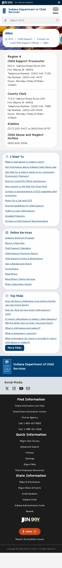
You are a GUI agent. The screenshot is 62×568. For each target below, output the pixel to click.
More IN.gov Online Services (20, 279)
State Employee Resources (29, 470)
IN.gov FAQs (30, 464)
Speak (29, 531)
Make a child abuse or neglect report (24, 161)
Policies (30, 452)
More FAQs (14, 347)
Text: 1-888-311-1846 (29, 429)
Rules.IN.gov (11, 273)
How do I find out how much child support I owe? (28, 312)
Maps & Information (29, 482)
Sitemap (29, 458)
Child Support (25, 39)
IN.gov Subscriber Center (18, 284)
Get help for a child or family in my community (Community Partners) (30, 174)
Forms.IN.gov (12, 268)
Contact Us (43, 39)
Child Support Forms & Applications (24, 258)
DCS (11, 39)
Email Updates (29, 493)
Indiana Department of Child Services (27, 11)
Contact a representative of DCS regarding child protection (31, 193)
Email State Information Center (29, 411)
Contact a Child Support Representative (26, 221)
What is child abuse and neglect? (22, 328)
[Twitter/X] (7, 388)
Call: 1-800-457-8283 (30, 423)
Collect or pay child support (20, 210)
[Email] (28, 388)
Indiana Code (30, 499)
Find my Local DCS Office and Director (25, 181)
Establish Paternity (15, 216)
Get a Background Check (18, 263)
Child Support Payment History (21, 253)
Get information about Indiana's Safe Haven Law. (31, 167)
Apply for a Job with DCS (18, 200)
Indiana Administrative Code (30, 505)
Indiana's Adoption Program (19, 237)
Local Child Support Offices (24, 42)
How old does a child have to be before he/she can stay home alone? (30, 303)
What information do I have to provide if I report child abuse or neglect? (31, 340)
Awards (30, 511)
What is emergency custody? (21, 333)
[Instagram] (14, 388)
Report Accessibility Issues (30, 539)
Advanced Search (29, 446)
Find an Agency (30, 417)
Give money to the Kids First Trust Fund (26, 186)
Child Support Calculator (18, 248)
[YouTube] (21, 388)
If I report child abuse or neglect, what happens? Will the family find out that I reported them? (31, 321)
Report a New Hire (14, 243)
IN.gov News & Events (29, 487)
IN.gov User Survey (30, 440)
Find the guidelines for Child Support (24, 205)
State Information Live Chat (30, 405)
